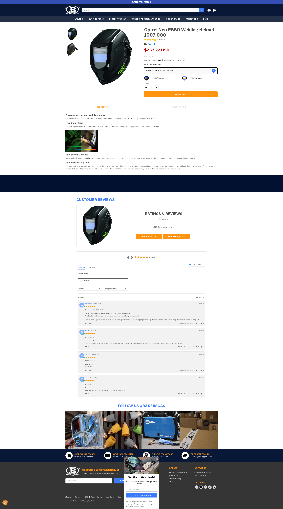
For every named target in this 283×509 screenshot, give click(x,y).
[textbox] (204, 298)
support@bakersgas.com (202, 473)
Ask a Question (149, 236)
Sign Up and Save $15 (141, 495)
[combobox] (140, 10)
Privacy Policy (109, 497)
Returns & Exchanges (175, 479)
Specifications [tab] (178, 107)
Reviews (77, 497)
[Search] (201, 10)
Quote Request (173, 476)
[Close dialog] (157, 459)
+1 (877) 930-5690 (200, 476)
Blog (205, 19)
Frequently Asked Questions (178, 473)
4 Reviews (161, 40)
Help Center (172, 482)
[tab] (196, 265)
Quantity (147, 83)
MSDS (86, 497)
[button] (214, 10)
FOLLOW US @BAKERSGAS (141, 406)
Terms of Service (96, 497)
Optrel (151, 44)
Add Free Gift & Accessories (159, 71)
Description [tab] (103, 107)
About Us (68, 497)
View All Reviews (176, 236)
